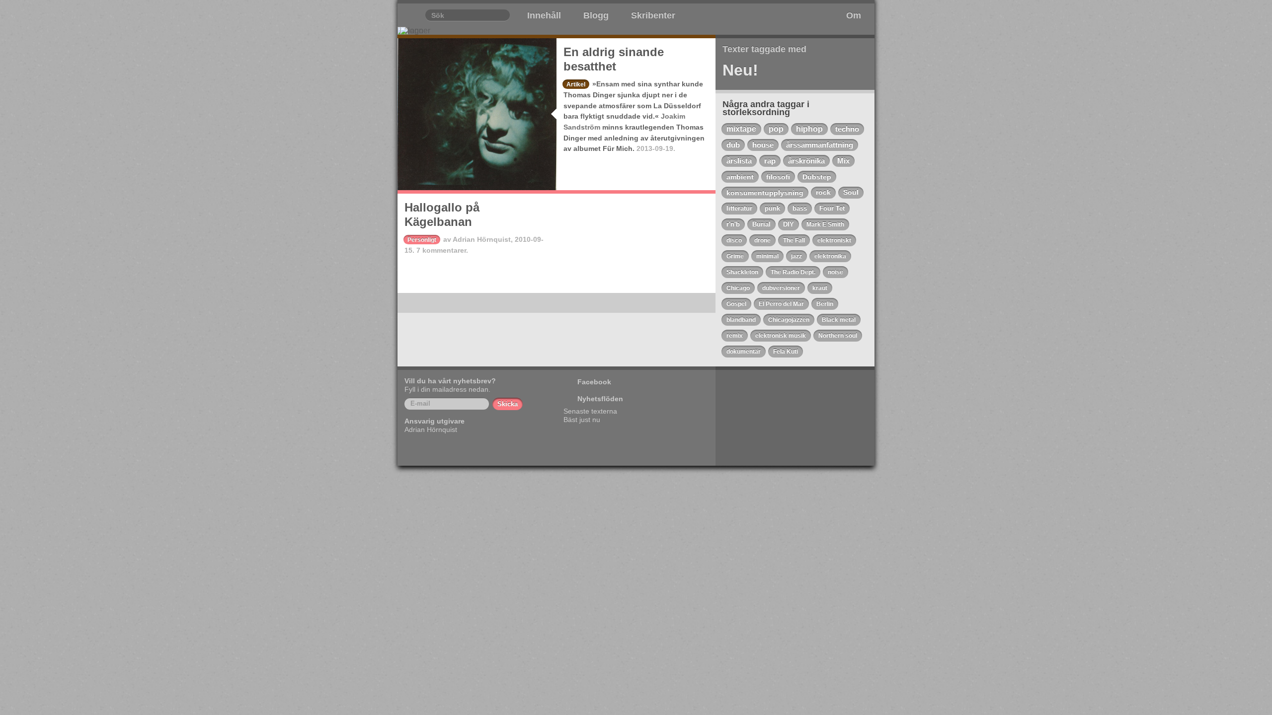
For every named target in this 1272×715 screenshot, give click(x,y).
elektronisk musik (780, 335)
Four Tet (832, 208)
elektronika (830, 256)
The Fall (794, 240)
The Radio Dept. (793, 272)
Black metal (839, 319)
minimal (767, 256)
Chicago (738, 288)
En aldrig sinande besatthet (613, 59)
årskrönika (806, 161)
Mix (843, 161)
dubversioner (781, 288)
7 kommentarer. (442, 250)
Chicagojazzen (788, 319)
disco (734, 240)
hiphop (809, 129)
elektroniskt (834, 240)
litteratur (739, 208)
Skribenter (653, 15)
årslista (739, 161)
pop (776, 129)
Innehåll (544, 15)
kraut (819, 288)
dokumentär (743, 351)
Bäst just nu (581, 420)
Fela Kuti (785, 351)
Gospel (736, 303)
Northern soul (837, 335)
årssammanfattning (819, 145)
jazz (796, 256)
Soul (851, 192)
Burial (761, 224)
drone (762, 240)
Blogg (596, 15)
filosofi (778, 177)
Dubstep (816, 177)
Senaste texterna (590, 411)
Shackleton (742, 272)
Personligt (421, 240)
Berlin (824, 303)
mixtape (741, 129)
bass (800, 208)
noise (835, 272)
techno (847, 129)
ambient (740, 177)
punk (772, 208)
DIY (788, 224)
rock (823, 192)
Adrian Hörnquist (482, 239)
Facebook (594, 382)
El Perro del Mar (781, 303)
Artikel (575, 84)
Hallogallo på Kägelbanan (441, 214)
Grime (735, 256)
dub (733, 145)
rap (770, 161)
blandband (741, 319)
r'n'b (733, 224)
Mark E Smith (825, 224)
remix (734, 335)
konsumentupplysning (764, 193)
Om (853, 15)
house (763, 145)
